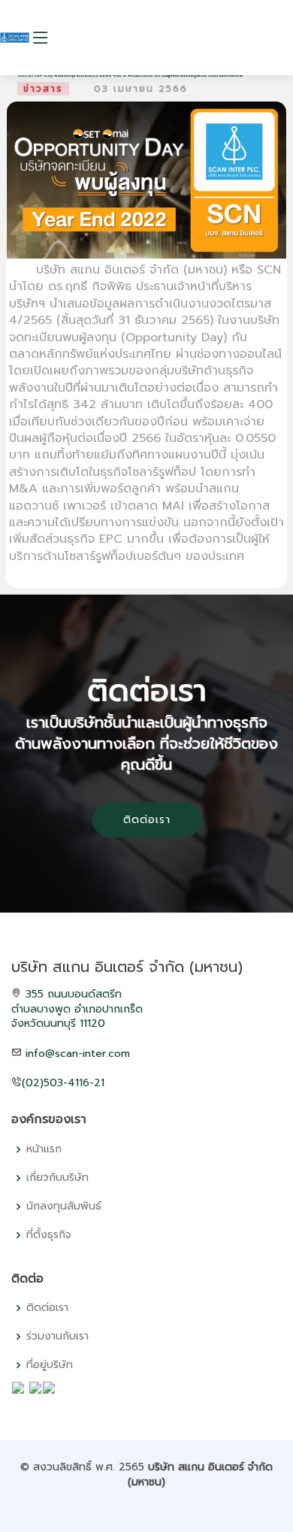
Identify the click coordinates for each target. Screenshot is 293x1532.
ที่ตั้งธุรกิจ (48, 1235)
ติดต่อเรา (147, 820)
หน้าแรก (44, 1149)
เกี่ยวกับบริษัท (57, 1178)
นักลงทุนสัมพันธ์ (63, 1206)
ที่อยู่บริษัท (49, 1365)
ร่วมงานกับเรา (57, 1336)
